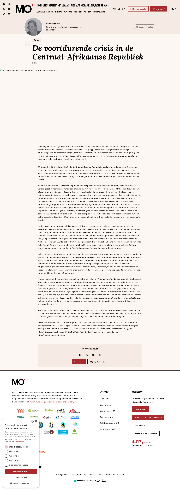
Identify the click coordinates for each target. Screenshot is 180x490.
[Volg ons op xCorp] (4, 9)
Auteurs (68, 12)
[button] (21, 483)
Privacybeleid (62, 474)
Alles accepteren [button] (20, 471)
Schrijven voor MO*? (109, 423)
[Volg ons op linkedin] (9, 9)
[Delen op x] (86, 355)
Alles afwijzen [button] (20, 477)
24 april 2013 (63, 27)
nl (172, 9)
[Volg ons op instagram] (9, 4)
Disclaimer (76, 474)
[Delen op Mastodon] (100, 355)
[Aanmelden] (123, 8)
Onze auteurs (106, 417)
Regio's (49, 12)
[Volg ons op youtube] (9, 14)
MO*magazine (99, 12)
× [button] (36, 421)
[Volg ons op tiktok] (4, 14)
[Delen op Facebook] (80, 355)
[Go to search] (118, 8)
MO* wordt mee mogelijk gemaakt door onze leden (49, 402)
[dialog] (20, 453)
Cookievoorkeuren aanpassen (110, 474)
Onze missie (105, 405)
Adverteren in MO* (108, 429)
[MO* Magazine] (25, 9)
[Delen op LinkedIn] (93, 355)
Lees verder (19, 442)
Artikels (40, 12)
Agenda (87, 12)
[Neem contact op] (114, 8)
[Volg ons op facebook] (4, 4)
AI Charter (89, 474)
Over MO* (104, 399)
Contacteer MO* (107, 411)
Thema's (58, 12)
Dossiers (78, 12)
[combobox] (32, 421)
